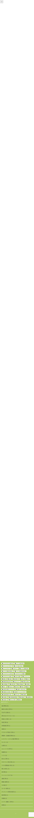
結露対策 (30, 697)
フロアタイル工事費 (20, 673)
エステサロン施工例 (8, 663)
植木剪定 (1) (5, 795)
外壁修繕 (5, 684)
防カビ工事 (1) (5, 758)
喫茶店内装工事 (7, 681)
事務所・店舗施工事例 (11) (8, 735)
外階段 (28, 684)
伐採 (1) (4, 729)
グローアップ (12, 813)
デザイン (15, 668)
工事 (17, 686)
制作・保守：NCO (20, 813)
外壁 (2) (4, 805)
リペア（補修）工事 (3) (7, 801)
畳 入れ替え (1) (5, 768)
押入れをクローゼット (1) (8, 715)
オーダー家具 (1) (6, 788)
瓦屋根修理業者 (13, 697)
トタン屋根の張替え (8, 671)
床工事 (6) (4, 772)
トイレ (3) (4, 755)
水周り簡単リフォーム (8, 689)
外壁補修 (21, 684)
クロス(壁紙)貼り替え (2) (8, 765)
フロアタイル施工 (7, 676)
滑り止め (17, 694)
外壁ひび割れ (26, 681)
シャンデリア (6, 668)
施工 (28, 686)
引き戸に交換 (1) (6, 712)
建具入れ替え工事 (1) (7, 709)
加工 (28, 679)
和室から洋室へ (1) (6, 719)
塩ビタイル (16, 681)
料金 (22, 686)
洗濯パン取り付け (21, 689)
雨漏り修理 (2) (5, 782)
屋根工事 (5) (5, 778)
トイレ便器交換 (24, 668)
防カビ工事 (12, 699)
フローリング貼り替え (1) (8, 762)
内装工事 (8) (5, 722)
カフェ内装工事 (19, 663)
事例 (4, 679)
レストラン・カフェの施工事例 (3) (10, 739)
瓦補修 (22, 697)
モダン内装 (17, 676)
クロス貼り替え (18, 666)
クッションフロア (7, 666)
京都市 (16, 679)
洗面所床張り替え (7, 694)
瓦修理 (24, 694)
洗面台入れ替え (7, 692)
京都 (10, 679)
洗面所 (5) (4, 752)
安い (4, 686)
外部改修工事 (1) (6, 725)
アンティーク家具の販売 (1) (9, 791)
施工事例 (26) (5, 706)
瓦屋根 (5, 697)
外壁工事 (13, 684)
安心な (10, 686)
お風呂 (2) (4, 745)
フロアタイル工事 (7, 673)
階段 (20, 699)
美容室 (5, 699)
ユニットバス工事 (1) (7, 748)
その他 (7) (4, 785)
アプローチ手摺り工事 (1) (8, 732)
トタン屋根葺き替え (21, 671)
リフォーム (26, 676)
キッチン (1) (5, 742)
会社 (22, 679)
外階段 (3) (4, 798)
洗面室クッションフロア (20, 692)
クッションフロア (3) (7, 775)
